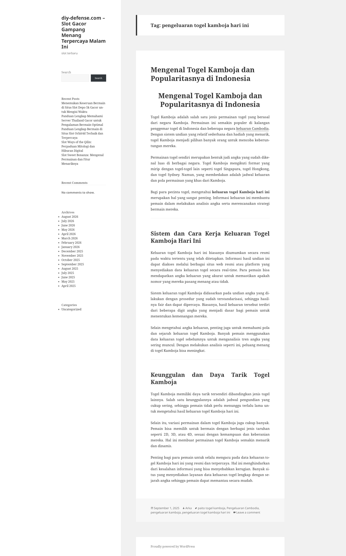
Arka (188, 508)
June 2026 (68, 225)
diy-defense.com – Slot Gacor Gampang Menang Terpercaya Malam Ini (83, 32)
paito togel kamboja (211, 508)
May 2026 (68, 230)
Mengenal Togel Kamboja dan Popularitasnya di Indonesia (203, 74)
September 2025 (72, 264)
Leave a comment (248, 512)
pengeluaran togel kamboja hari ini (206, 512)
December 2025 (72, 251)
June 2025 (68, 277)
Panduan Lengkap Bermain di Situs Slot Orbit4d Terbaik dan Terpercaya (82, 133)
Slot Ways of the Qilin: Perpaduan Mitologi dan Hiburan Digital (78, 146)
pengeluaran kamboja (166, 512)
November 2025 (72, 256)
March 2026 (69, 238)
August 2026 (69, 217)
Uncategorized (71, 309)
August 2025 (69, 269)
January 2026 (70, 247)
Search (66, 72)
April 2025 (68, 286)
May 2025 (68, 281)
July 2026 (67, 221)
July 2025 (67, 273)
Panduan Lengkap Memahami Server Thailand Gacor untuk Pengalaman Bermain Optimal (82, 120)
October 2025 (70, 260)
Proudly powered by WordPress (173, 546)
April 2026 (68, 234)
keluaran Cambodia (252, 128)
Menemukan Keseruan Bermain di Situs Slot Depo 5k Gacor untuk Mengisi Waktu (83, 107)
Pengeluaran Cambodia (243, 508)
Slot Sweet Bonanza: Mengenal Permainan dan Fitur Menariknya (82, 159)
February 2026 (71, 243)
